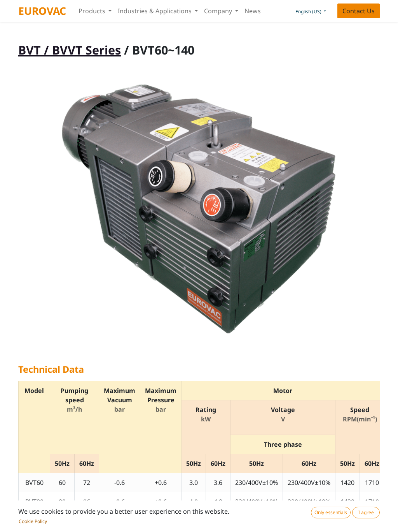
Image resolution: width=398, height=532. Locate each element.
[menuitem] (252, 11)
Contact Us (358, 11)
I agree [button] (366, 512)
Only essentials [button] (330, 512)
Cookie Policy (33, 521)
